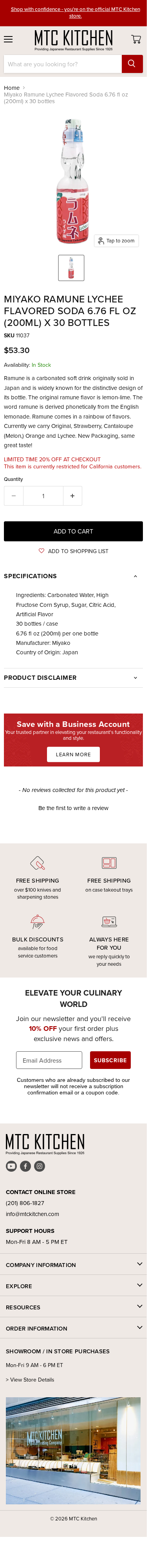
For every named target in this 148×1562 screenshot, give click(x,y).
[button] (73, 551)
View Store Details (32, 1380)
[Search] (132, 64)
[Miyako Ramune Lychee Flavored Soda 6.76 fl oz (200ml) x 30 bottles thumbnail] (71, 267)
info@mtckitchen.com (32, 1214)
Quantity (13, 479)
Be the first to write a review (73, 808)
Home (12, 87)
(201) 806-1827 (25, 1203)
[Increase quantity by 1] (73, 496)
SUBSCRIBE (110, 1060)
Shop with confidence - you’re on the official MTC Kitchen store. (75, 12)
